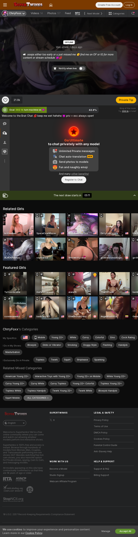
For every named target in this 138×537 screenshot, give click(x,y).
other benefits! (80, 173)
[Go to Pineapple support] (30, 489)
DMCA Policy (100, 432)
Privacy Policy (101, 420)
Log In (129, 5)
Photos (54, 13)
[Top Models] (51, 5)
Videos (37, 13)
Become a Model (58, 469)
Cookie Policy (33, 533)
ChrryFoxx (10, 329)
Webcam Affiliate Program (63, 481)
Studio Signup (57, 475)
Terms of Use (101, 426)
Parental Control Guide (105, 445)
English (12, 423)
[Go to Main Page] (28, 5)
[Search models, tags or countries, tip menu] (133, 13)
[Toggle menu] (5, 5)
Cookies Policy (102, 439)
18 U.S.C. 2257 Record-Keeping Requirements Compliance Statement (39, 514)
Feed (68, 13)
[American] (25, 337)
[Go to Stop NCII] (13, 499)
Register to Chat (73, 179)
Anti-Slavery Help (103, 451)
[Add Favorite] (5, 100)
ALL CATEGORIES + (38, 397)
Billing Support (101, 475)
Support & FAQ (101, 469)
